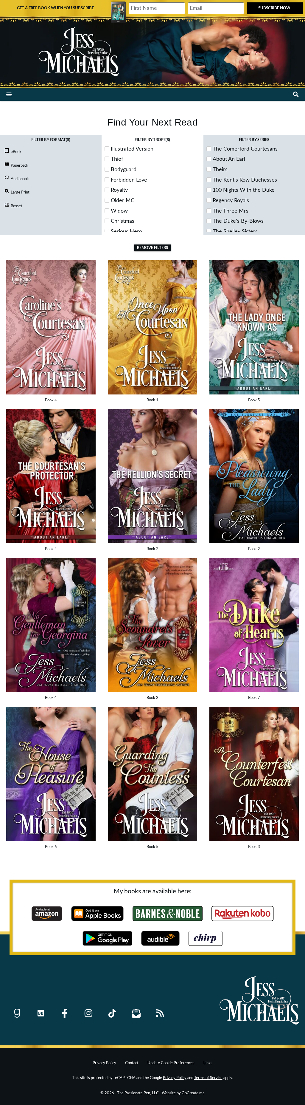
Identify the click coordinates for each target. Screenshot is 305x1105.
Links (207, 1063)
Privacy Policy (104, 1063)
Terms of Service (208, 1078)
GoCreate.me (193, 1093)
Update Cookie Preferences (170, 1063)
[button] (8, 94)
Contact (132, 1063)
